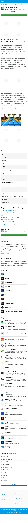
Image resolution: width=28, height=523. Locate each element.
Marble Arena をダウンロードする (9, 217)
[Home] (1, 4)
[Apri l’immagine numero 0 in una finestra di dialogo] (11, 120)
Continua (14, 484)
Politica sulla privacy (19, 498)
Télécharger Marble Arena (7, 212)
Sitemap (3, 499)
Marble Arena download (6, 221)
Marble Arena (11, 7)
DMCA (16, 503)
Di (8, 9)
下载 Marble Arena (5, 215)
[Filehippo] (4, 1)
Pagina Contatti (11, 265)
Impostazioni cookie (19, 506)
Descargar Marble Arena (6, 224)
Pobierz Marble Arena (6, 219)
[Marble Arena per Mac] (2, 8)
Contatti (3, 494)
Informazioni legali (19, 501)
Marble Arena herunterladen (7, 210)
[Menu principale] (26, 1)
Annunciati (3, 497)
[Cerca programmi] (24, 1)
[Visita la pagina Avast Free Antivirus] (14, 12)
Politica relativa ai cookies (21, 496)
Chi (2, 492)
